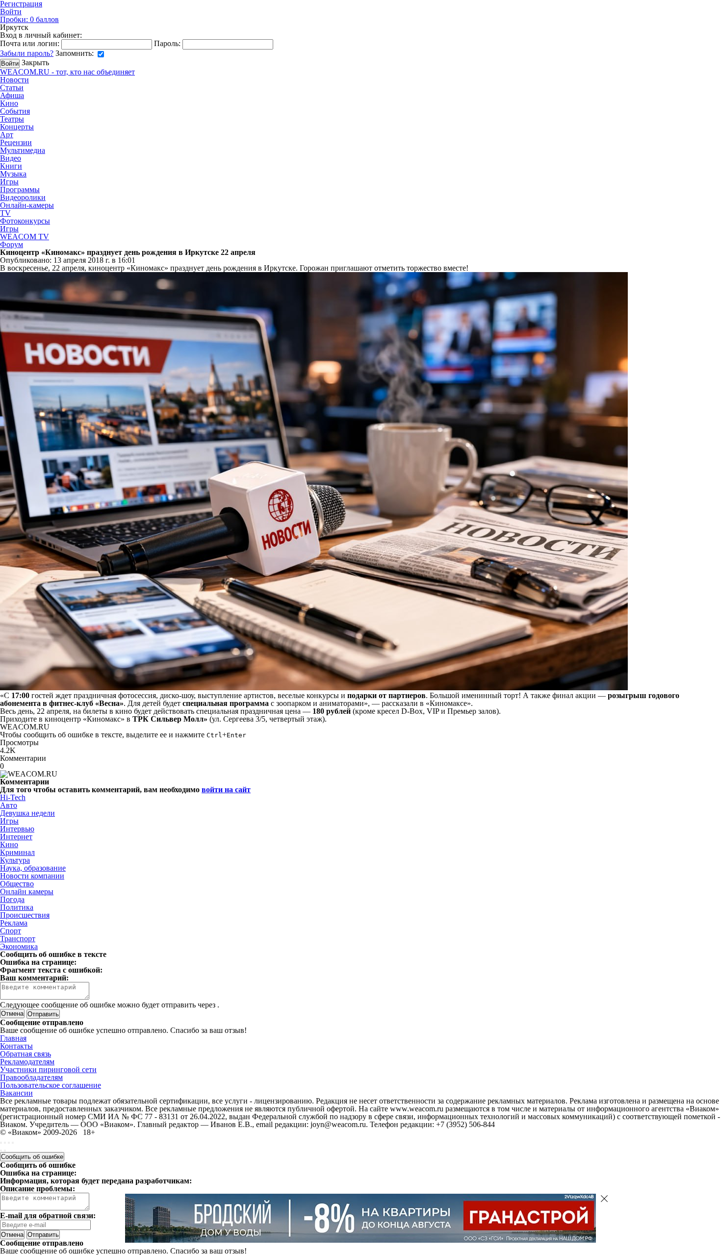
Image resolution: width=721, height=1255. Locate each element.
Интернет (16, 836)
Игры (9, 181)
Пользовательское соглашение (50, 1085)
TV (5, 213)
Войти (11, 11)
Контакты (16, 1046)
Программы (20, 189)
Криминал (17, 852)
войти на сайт (226, 789)
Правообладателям (31, 1077)
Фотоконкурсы (25, 221)
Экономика (19, 946)
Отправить (43, 1234)
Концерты (17, 127)
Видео (10, 158)
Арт (6, 134)
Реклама (13, 923)
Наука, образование (33, 868)
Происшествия (25, 915)
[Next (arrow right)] (5, 1151)
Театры (12, 119)
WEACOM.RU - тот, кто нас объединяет (67, 72)
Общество (17, 883)
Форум (11, 244)
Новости (14, 79)
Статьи (12, 87)
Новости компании (32, 876)
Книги (11, 166)
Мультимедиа (22, 150)
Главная (13, 1038)
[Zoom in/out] (13, 1143)
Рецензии (16, 142)
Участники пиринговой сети (48, 1069)
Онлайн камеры (26, 891)
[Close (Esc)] (1, 1143)
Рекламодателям (27, 1061)
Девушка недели (27, 813)
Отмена (12, 1013)
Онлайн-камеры (27, 205)
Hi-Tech (13, 797)
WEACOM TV (24, 236)
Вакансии (16, 1093)
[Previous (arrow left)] (1, 1151)
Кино (9, 103)
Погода (12, 899)
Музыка (13, 174)
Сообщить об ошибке (32, 1156)
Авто (8, 805)
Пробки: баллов (29, 19)
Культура (15, 860)
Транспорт (17, 938)
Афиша (12, 95)
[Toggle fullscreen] (9, 1143)
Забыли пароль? (26, 53)
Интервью (17, 829)
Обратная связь (25, 1054)
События (15, 111)
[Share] (5, 1143)
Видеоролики (23, 197)
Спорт (10, 931)
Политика (16, 907)
